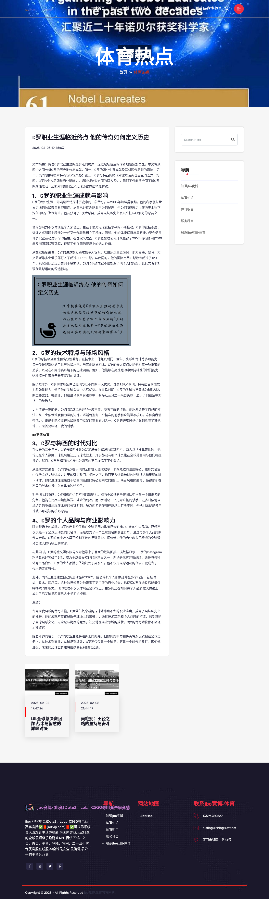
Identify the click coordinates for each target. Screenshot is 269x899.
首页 (123, 72)
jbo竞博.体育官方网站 (99, 892)
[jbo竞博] (42, 10)
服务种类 (182, 8)
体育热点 (142, 8)
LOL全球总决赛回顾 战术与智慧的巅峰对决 (46, 723)
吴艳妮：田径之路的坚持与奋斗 (95, 721)
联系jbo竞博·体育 (208, 8)
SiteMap (146, 816)
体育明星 (162, 8)
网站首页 (98, 8)
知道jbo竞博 (120, 8)
